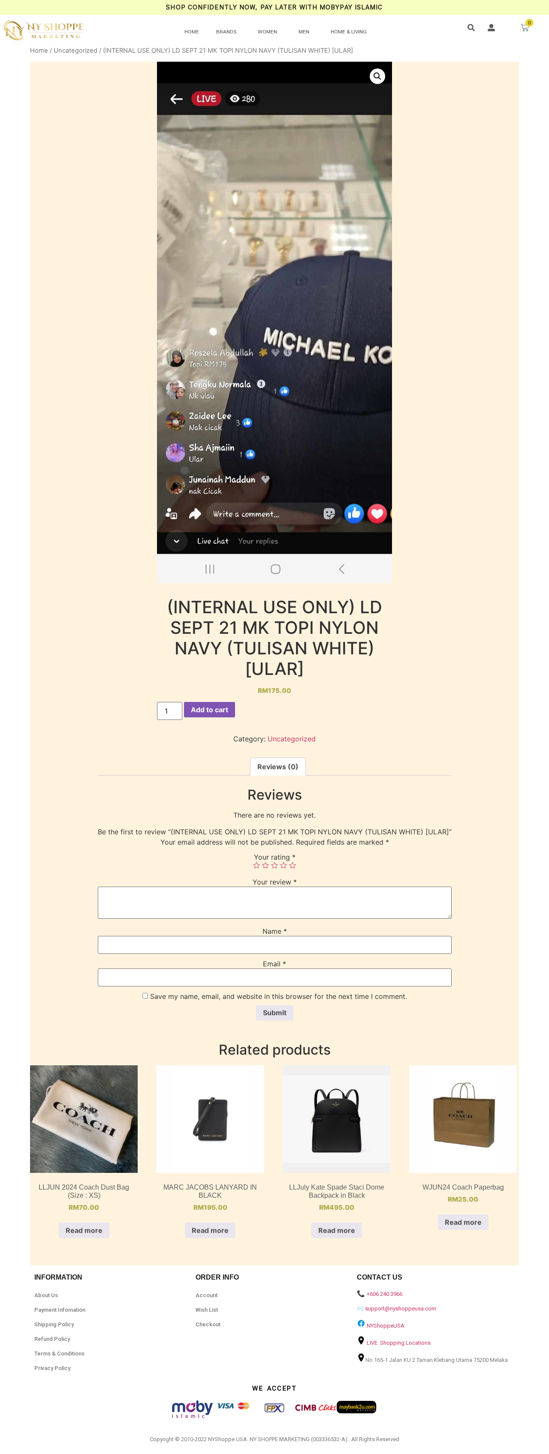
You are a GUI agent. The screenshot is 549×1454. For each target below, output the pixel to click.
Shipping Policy (54, 1324)
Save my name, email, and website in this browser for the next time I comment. (278, 996)
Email (274, 963)
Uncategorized (75, 50)
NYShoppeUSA (385, 1325)
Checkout (208, 1324)
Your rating (275, 857)
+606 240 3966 (384, 1294)
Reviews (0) (278, 766)
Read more (84, 1230)
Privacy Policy (52, 1368)
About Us (46, 1295)
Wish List (207, 1310)
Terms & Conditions (59, 1353)
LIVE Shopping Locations (399, 1343)
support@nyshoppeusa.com (400, 1308)
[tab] (278, 767)
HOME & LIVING (349, 32)
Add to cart (209, 709)
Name (274, 931)
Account (206, 1295)
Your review (275, 881)
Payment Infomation (59, 1310)
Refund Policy (52, 1339)
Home (39, 50)
